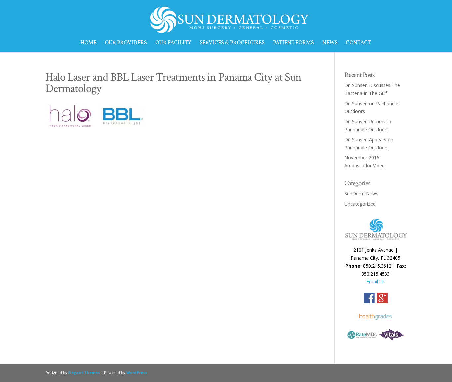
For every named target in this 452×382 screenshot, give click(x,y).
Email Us (375, 281)
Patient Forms (293, 44)
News (330, 44)
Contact (358, 44)
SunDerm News (361, 194)
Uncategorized (360, 204)
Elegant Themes (84, 372)
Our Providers (126, 44)
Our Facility (173, 44)
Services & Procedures (232, 44)
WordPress (136, 372)
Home (88, 44)
